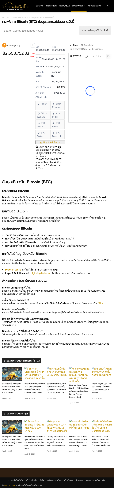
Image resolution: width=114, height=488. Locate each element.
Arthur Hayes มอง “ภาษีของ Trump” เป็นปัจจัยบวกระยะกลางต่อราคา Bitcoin (102, 388)
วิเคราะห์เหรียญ (51, 6)
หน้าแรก (5, 17)
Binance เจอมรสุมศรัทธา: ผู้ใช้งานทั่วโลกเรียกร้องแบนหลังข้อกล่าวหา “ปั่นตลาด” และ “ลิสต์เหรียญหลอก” (34, 442)
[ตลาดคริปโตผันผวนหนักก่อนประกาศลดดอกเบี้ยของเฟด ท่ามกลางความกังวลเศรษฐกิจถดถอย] (57, 374)
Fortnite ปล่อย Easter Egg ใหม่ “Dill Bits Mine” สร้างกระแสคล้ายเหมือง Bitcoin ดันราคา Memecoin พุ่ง (79, 391)
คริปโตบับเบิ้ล (31, 480)
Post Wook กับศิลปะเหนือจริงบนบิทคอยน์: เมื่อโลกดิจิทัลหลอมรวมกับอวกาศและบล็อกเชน (101, 441)
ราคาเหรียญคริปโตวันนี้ (95, 30)
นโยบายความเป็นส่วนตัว (95, 480)
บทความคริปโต (64, 6)
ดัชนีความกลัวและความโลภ (50, 480)
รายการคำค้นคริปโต (15, 480)
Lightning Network (40, 273)
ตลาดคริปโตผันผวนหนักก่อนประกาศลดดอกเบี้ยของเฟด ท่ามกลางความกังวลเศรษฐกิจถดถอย (56, 388)
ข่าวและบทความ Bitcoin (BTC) (22, 361)
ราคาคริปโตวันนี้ (77, 6)
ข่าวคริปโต (39, 6)
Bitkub (101, 303)
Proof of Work (13, 269)
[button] (108, 6)
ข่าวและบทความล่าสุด (16, 413)
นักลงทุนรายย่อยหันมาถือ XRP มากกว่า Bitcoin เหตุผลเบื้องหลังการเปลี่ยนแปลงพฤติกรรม (34, 388)
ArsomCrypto (9, 485)
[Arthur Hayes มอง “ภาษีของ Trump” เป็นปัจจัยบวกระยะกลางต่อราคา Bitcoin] (102, 374)
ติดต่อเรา (79, 480)
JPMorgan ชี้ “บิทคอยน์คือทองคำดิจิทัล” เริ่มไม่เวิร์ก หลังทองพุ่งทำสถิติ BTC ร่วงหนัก (12, 388)
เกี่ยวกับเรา (68, 480)
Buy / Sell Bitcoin (52, 142)
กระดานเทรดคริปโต (94, 6)
